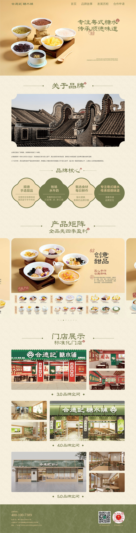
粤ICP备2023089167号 (24, 519)
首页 (73, 3)
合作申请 (119, 3)
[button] (58, 320)
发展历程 (103, 3)
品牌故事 (87, 3)
